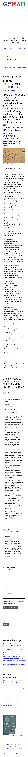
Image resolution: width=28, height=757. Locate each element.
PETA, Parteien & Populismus (14, 59)
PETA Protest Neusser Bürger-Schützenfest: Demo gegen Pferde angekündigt (12, 645)
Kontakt (19, 744)
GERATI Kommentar (21, 67)
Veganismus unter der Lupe (14, 63)
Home (8, 744)
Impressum (13, 744)
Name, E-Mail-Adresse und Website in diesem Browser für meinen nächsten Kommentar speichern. (14, 601)
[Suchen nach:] (14, 621)
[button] (0, 756)
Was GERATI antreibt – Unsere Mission (14, 748)
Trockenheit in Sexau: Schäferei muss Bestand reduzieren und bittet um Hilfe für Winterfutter (14, 651)
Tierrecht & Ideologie (10, 52)
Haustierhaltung (21, 56)
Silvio (4, 681)
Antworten (7, 521)
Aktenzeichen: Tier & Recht (8, 67)
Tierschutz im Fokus (20, 48)
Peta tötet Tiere (14, 746)
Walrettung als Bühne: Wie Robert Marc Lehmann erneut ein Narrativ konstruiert (14, 683)
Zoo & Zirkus (20, 52)
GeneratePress (20, 753)
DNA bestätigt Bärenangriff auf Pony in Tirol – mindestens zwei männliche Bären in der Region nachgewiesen (14, 660)
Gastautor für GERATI (14, 750)
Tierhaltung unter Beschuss (9, 56)
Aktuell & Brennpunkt (8, 48)
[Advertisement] (14, 22)
